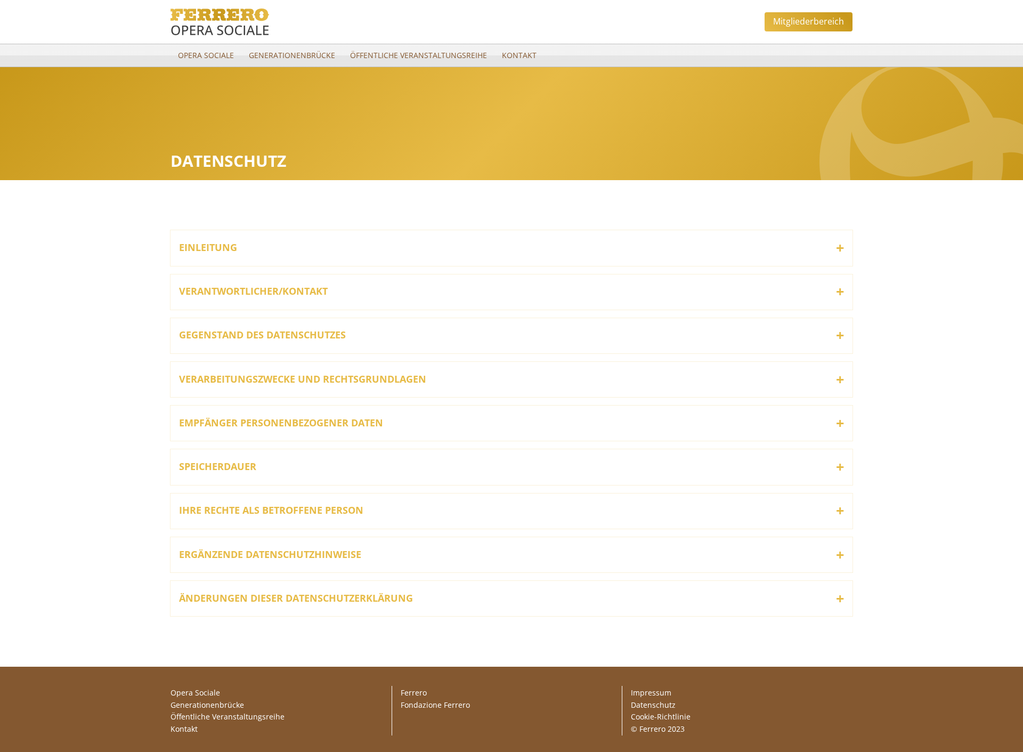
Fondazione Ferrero (435, 705)
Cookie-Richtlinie (661, 716)
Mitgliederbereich (808, 21)
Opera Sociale (206, 55)
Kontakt (519, 55)
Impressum (651, 693)
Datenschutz (653, 705)
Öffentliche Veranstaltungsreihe (418, 55)
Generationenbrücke (292, 55)
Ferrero (414, 693)
